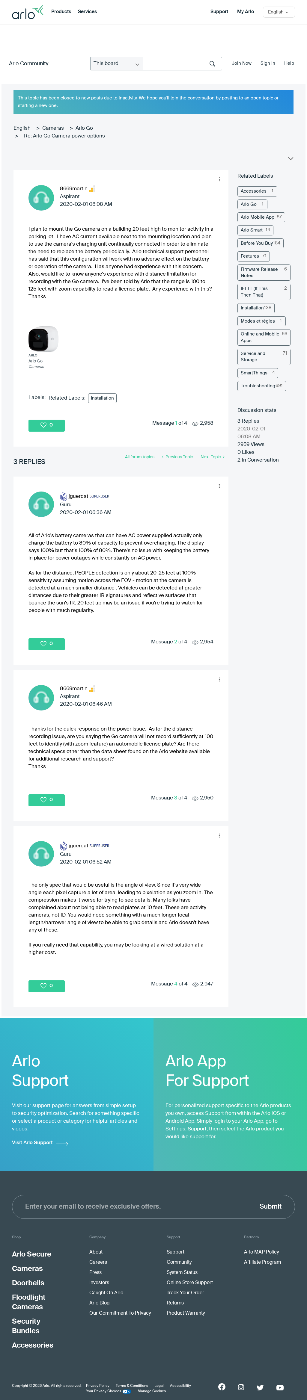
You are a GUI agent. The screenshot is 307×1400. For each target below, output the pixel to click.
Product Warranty (186, 1313)
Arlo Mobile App (257, 217)
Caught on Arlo (106, 1293)
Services (87, 12)
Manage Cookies (152, 1391)
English (22, 128)
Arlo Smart (252, 230)
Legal (159, 1386)
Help (289, 63)
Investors (99, 1282)
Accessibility (180, 1386)
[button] (219, 179)
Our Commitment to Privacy (120, 1313)
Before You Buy (257, 243)
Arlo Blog (99, 1303)
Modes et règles (258, 321)
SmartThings (254, 373)
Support (219, 12)
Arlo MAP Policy (261, 1252)
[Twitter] (260, 1387)
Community (179, 1262)
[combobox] (182, 63)
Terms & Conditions (132, 1386)
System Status (182, 1272)
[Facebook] (221, 1386)
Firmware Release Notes (259, 272)
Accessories (254, 191)
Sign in (268, 63)
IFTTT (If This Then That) (254, 291)
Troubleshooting (258, 386)
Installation (102, 398)
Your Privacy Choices (103, 1391)
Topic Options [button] (290, 160)
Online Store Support (190, 1282)
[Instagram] (241, 1387)
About (96, 1252)
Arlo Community (28, 63)
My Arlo (245, 12)
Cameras (53, 128)
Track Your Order (185, 1293)
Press (95, 1272)
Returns (175, 1303)
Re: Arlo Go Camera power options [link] (64, 136)
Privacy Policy (97, 1386)
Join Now (242, 63)
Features (250, 256)
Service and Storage (253, 356)
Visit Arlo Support (32, 1142)
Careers (98, 1262)
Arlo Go (84, 128)
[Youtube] (280, 1387)
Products (61, 12)
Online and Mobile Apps (260, 337)
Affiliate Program (262, 1262)
